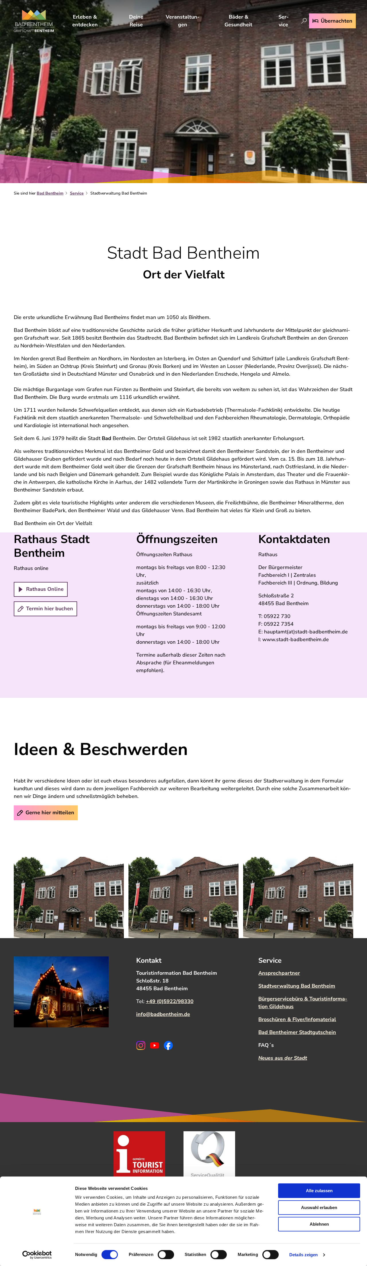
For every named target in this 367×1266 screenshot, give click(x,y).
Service (283, 20)
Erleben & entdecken (85, 20)
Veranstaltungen (183, 20)
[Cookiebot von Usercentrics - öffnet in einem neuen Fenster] (37, 1255)
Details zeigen (303, 1254)
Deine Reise (136, 20)
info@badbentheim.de (163, 1014)
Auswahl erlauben (319, 1207)
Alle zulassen (319, 1190)
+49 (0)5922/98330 (170, 1001)
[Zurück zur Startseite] (34, 21)
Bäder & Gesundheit (238, 20)
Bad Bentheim (50, 193)
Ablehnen (319, 1224)
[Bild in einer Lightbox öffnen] (69, 897)
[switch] (166, 1254)
